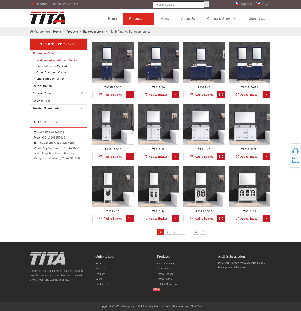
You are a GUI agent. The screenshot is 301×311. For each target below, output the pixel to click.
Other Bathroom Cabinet (52, 72)
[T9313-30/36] (204, 186)
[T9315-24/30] (113, 62)
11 (195, 231)
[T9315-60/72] (249, 62)
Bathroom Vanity (43, 53)
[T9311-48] (204, 124)
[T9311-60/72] (249, 124)
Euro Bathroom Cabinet (51, 66)
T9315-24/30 (112, 87)
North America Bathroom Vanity (56, 60)
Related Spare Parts (46, 108)
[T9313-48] (249, 186)
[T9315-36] (158, 62)
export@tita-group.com (59, 142)
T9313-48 (249, 211)
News (98, 279)
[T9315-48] (204, 62)
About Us (100, 268)
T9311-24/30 (113, 149)
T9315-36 (158, 87)
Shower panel (164, 279)
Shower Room (42, 93)
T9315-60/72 (249, 87)
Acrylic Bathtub (42, 85)
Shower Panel (42, 100)
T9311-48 (204, 149)
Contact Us (101, 284)
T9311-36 (158, 149)
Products (100, 274)
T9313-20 (112, 211)
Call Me (286, 155)
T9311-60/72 (249, 149)
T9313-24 (158, 211)
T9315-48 (204, 87)
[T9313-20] (113, 186)
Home (98, 263)
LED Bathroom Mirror (50, 78)
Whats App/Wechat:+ (47, 148)
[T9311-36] (158, 124)
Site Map (197, 306)
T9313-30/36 (204, 211)
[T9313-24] (158, 186)
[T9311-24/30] (113, 124)
